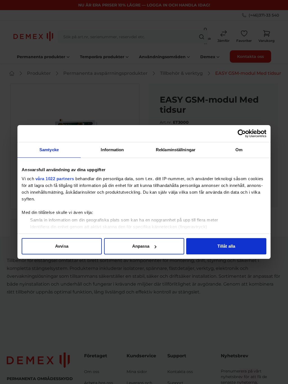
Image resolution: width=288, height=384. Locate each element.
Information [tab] (112, 149)
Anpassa (141, 246)
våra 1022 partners (54, 178)
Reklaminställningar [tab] (175, 149)
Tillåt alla (226, 246)
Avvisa (61, 246)
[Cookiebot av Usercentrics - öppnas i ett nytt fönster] (241, 133)
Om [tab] (238, 149)
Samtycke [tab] (49, 149)
